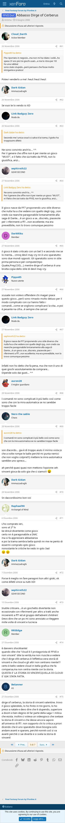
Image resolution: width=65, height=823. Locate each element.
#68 (61, 393)
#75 (61, 696)
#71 (61, 518)
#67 (61, 329)
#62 (61, 99)
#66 (61, 289)
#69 (61, 426)
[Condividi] (56, 46)
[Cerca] (61, 4)
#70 (61, 492)
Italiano (8, 806)
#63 (61, 126)
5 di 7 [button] (32, 744)
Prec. (22, 744)
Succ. (42, 744)
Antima (8, 19)
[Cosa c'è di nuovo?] (54, 4)
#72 (61, 572)
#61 (61, 46)
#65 (61, 245)
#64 (61, 180)
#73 (61, 602)
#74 (61, 642)
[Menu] (4, 4)
